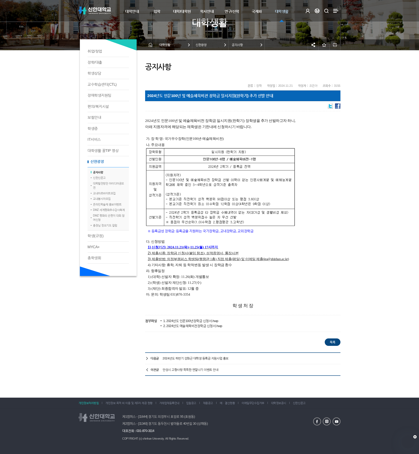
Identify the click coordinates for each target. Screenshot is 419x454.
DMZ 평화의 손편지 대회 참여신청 (108, 218)
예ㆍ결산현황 (227, 403)
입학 (157, 11)
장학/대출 (95, 62)
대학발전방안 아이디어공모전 (108, 185)
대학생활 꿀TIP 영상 (103, 151)
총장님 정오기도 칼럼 (105, 225)
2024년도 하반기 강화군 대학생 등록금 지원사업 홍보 (195, 358)
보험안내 (94, 117)
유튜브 (336, 421)
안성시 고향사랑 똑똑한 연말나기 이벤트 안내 (190, 369)
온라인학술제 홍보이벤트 (107, 204)
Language (317, 11)
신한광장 (97, 161)
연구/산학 (232, 11)
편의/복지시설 (98, 106)
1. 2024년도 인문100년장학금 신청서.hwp (190, 321)
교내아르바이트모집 (104, 193)
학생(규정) (95, 236)
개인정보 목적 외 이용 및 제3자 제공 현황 (128, 403)
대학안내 (132, 11)
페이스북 (317, 421)
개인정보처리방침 (89, 403)
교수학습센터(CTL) (102, 84)
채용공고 (208, 403)
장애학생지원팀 (99, 95)
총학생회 (94, 258)
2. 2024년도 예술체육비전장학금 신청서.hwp (192, 326)
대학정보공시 (278, 403)
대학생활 (281, 11)
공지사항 (98, 172)
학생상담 (94, 73)
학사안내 (207, 11)
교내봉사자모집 (102, 198)
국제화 (257, 11)
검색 (326, 11)
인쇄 (335, 44)
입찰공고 (191, 403)
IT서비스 (94, 139)
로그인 (307, 11)
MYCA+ (94, 247)
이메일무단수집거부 (253, 403)
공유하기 (313, 44)
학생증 (93, 128)
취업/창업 (95, 51)
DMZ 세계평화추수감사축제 (109, 209)
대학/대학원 (182, 11)
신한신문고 (99, 177)
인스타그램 (327, 421)
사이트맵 (335, 11)
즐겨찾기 (324, 44)
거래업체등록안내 (169, 403)
